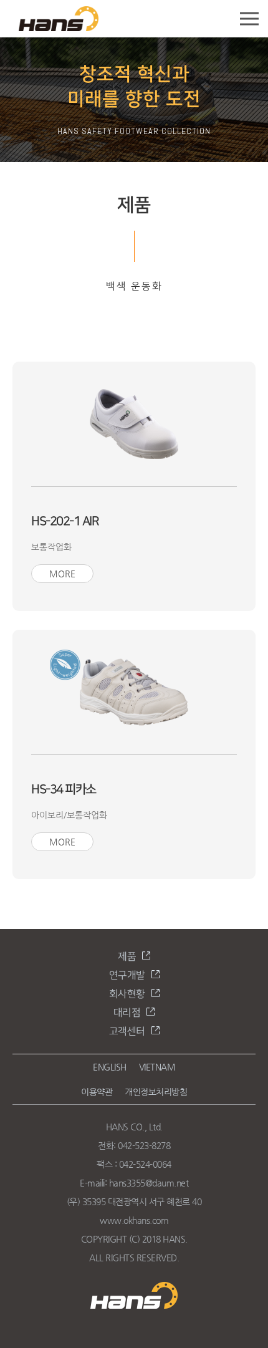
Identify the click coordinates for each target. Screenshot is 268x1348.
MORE (62, 574)
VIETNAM (157, 1067)
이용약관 (96, 1092)
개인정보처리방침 (156, 1092)
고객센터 (127, 1031)
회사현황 (127, 994)
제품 (127, 956)
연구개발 (127, 975)
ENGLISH (110, 1067)
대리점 (127, 1013)
